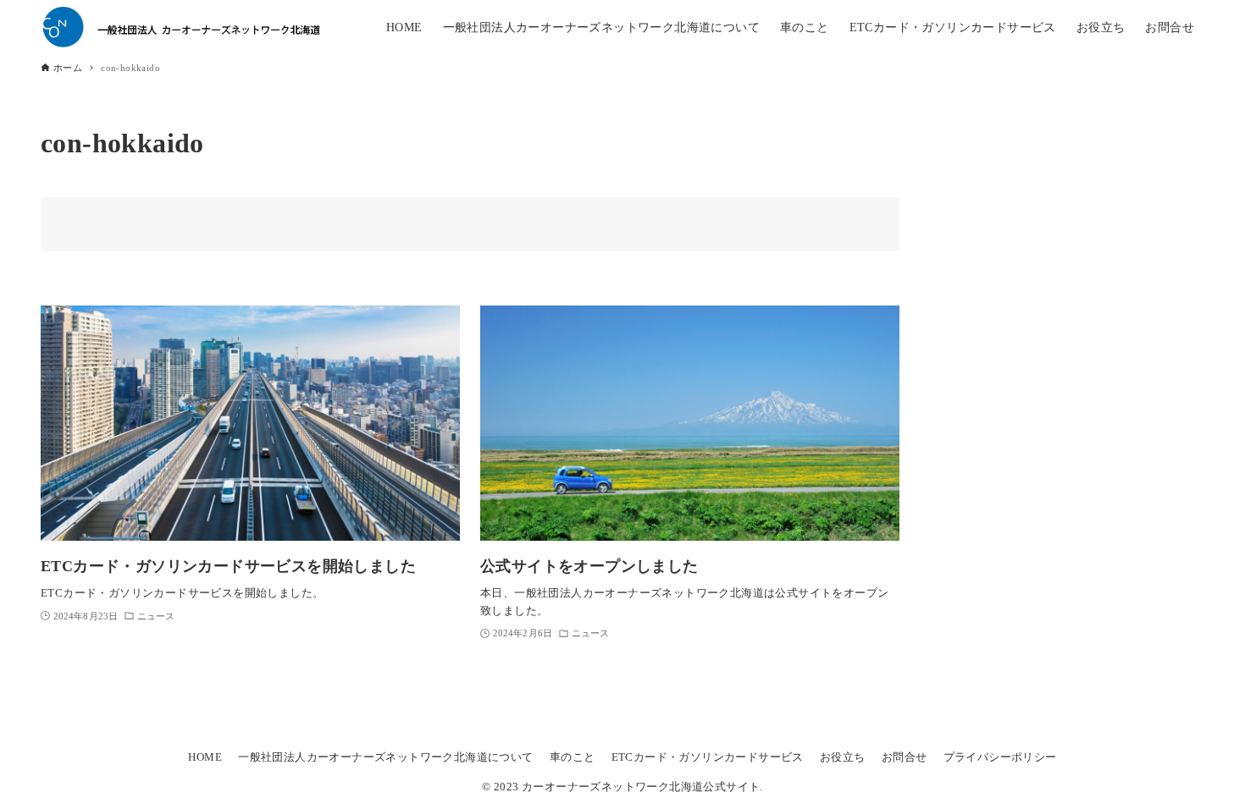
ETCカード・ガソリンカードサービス (707, 757)
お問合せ (904, 757)
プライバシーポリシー (1000, 757)
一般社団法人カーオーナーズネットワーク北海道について (385, 757)
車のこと (572, 757)
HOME (205, 757)
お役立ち (843, 757)
